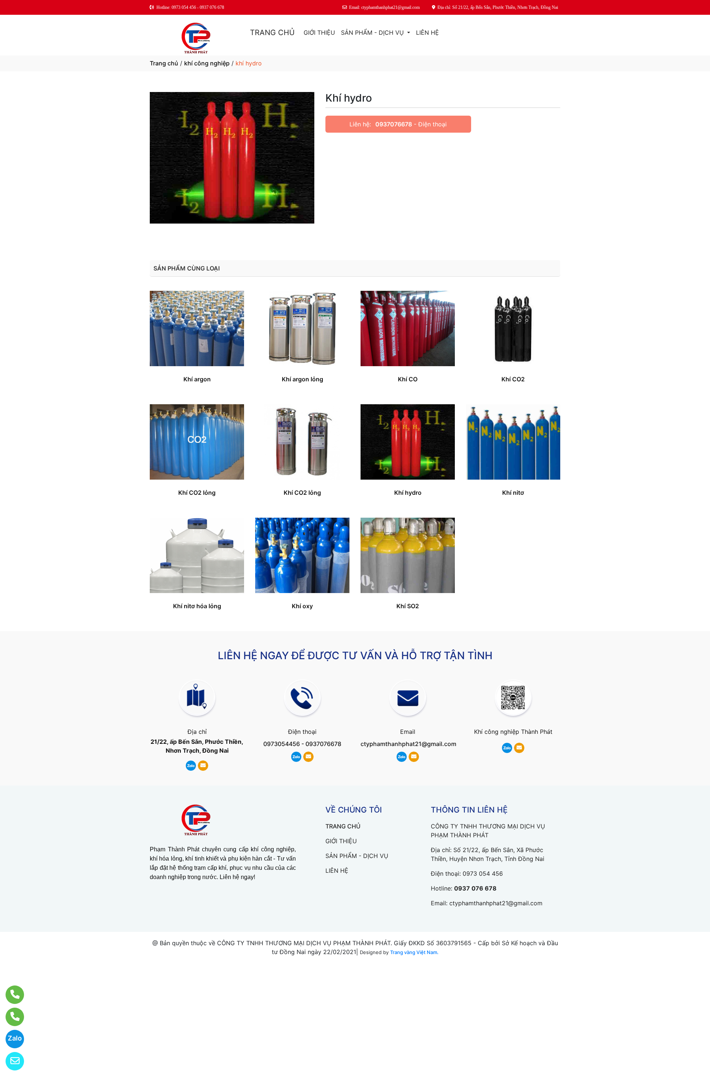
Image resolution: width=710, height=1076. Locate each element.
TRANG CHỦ (272, 32)
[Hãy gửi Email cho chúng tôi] (10, 1061)
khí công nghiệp (207, 63)
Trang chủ (164, 63)
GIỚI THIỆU (319, 32)
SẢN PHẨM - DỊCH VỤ (373, 32)
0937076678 (393, 124)
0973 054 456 (483, 873)
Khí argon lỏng (302, 379)
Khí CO (407, 379)
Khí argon (197, 379)
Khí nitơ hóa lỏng (197, 606)
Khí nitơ (513, 492)
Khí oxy (302, 606)
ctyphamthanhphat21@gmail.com (408, 744)
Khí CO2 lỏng (197, 492)
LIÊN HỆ (427, 32)
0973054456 (281, 744)
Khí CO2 (513, 379)
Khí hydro (408, 492)
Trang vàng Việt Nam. (414, 952)
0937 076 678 (475, 888)
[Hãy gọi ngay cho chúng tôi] (10, 1017)
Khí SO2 (407, 606)
